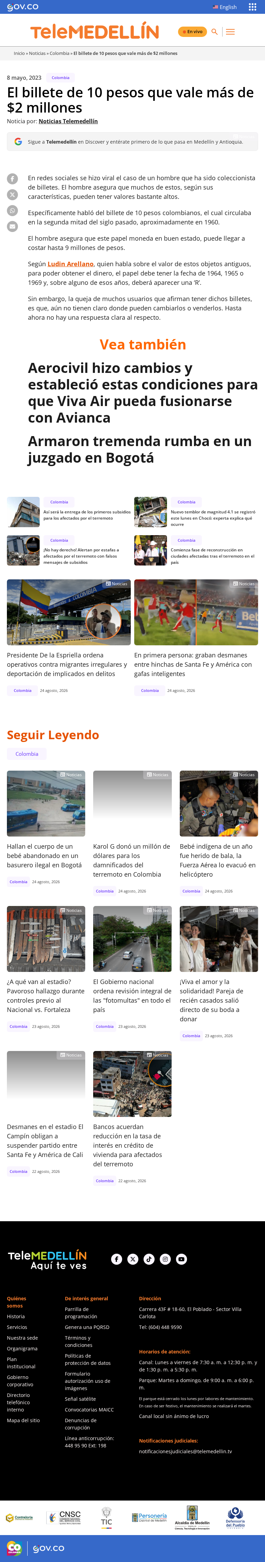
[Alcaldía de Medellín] (164, 1518)
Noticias (37, 53)
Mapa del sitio (23, 1420)
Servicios (17, 1327)
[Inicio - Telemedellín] (94, 30)
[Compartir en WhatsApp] (12, 210)
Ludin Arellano (71, 264)
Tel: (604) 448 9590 (160, 1327)
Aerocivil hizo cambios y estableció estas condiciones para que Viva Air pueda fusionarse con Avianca (143, 392)
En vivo (195, 31)
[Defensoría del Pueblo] (207, 1518)
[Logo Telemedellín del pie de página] (46, 1259)
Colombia (59, 53)
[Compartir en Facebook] (12, 178)
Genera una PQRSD (87, 1327)
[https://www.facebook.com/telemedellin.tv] (116, 1259)
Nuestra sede (22, 1337)
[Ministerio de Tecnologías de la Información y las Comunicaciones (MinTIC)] (79, 1518)
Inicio (19, 53)
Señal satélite (80, 1399)
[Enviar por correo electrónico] (12, 226)
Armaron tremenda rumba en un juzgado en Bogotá (140, 449)
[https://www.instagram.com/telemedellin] (165, 1259)
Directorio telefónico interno (18, 1402)
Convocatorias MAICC (89, 1409)
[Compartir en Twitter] (12, 194)
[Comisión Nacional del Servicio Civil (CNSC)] (36, 1518)
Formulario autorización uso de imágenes (87, 1380)
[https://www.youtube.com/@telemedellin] (181, 1259)
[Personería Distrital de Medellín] (122, 1517)
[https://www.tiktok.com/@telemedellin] (149, 1259)
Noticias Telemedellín (68, 121)
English (228, 6)
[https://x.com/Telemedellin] (132, 1259)
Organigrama (22, 1348)
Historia (16, 1316)
